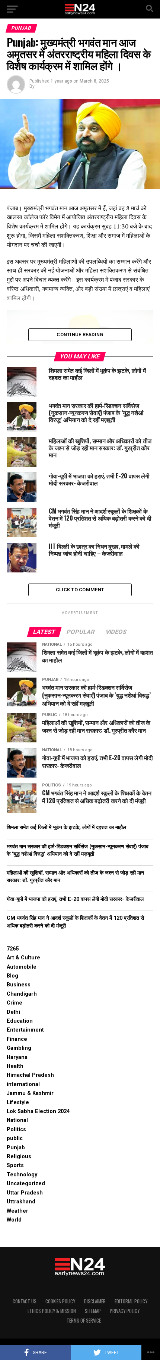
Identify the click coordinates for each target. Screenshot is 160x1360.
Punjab (16, 1148)
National (17, 1120)
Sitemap (93, 1310)
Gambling (19, 1048)
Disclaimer (95, 1301)
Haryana (17, 1057)
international (23, 1084)
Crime (14, 1003)
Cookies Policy (60, 1301)
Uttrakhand (21, 1202)
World (14, 1220)
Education (20, 1021)
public (15, 1138)
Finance (17, 1039)
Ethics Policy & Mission (52, 1310)
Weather (17, 1211)
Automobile (21, 967)
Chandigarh (22, 994)
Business (19, 985)
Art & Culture (23, 958)
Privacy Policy (125, 1310)
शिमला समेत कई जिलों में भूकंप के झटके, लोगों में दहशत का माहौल (66, 827)
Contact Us (24, 1301)
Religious (19, 1156)
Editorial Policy (131, 1301)
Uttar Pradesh (25, 1193)
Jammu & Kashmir (30, 1093)
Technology (22, 1175)
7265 (13, 949)
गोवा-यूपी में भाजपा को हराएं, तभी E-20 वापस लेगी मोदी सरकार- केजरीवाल (75, 899)
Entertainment (25, 1030)
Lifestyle (18, 1102)
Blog (12, 976)
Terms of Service (84, 1320)
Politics (16, 1129)
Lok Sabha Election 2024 (38, 1111)
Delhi (13, 1012)
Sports (15, 1165)
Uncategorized (26, 1183)
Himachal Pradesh (30, 1075)
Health (15, 1066)
